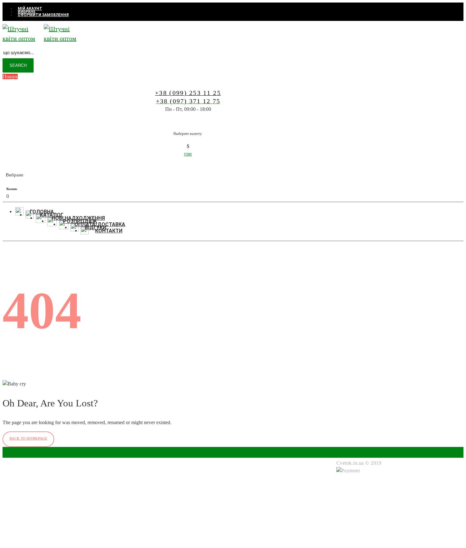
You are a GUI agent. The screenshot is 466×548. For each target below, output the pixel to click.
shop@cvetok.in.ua (31, 526)
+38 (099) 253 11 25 (32, 500)
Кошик (172, 494)
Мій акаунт (177, 487)
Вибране (174, 502)
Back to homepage (28, 438)
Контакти (175, 525)
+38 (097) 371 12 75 (32, 513)
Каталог (173, 517)
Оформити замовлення (190, 510)
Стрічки (110, 494)
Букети (109, 487)
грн (188, 153)
